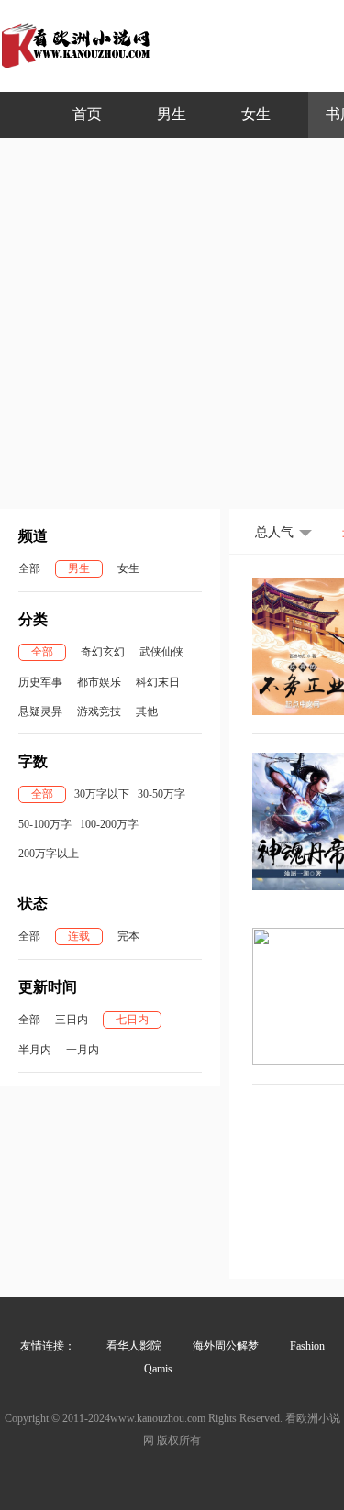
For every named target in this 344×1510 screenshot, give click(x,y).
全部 (29, 568)
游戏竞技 (99, 711)
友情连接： (47, 1345)
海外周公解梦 (226, 1345)
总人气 (274, 532)
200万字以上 (48, 853)
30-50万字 (161, 794)
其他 (147, 711)
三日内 (71, 1019)
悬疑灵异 (40, 711)
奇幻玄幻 (103, 651)
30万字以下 (101, 794)
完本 (128, 936)
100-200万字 (109, 824)
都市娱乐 (99, 682)
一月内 (82, 1049)
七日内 (132, 1019)
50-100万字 (45, 824)
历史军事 (40, 682)
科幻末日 (158, 682)
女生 (256, 114)
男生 (171, 114)
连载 (79, 936)
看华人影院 (133, 1345)
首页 (87, 114)
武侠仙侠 (161, 651)
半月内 (34, 1049)
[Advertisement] (172, 318)
